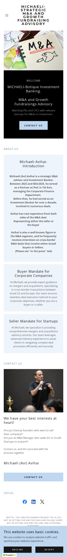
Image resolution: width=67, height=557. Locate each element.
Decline (17, 549)
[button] (8, 15)
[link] (33, 15)
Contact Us (33, 125)
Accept (49, 549)
